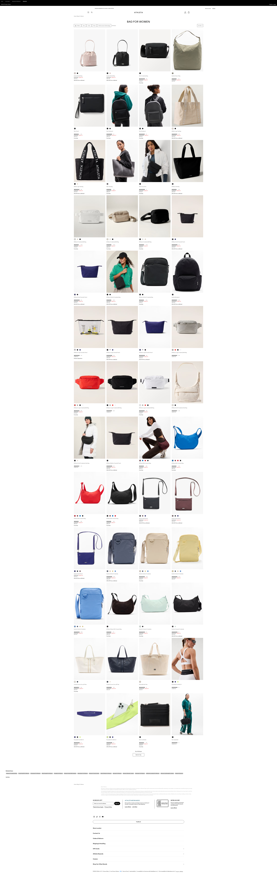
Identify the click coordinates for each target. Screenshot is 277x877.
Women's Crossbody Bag (11, 773)
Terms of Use (125, 871)
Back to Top (138, 754)
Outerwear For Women (35, 773)
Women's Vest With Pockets (70, 773)
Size (84, 25)
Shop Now (271, 4)
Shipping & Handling (99, 843)
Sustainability (132, 871)
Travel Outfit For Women (24, 773)
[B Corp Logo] (162, 803)
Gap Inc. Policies (179, 871)
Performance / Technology (104, 25)
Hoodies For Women (58, 773)
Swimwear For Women (140, 773)
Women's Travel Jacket (94, 773)
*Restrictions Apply (98, 807)
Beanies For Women (117, 773)
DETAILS (213, 8)
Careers (95, 859)
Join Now (134, 807)
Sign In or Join (208, 8)
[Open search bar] (92, 12)
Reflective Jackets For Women (152, 773)
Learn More (128, 807)
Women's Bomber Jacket (128, 773)
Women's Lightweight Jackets (167, 773)
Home (75, 16)
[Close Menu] (14, 3)
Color (89, 25)
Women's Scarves (179, 773)
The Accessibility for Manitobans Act (166, 871)
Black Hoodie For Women (47, 773)
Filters (78, 25)
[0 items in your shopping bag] (188, 12)
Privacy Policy (108, 807)
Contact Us (96, 833)
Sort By (199, 25)
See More (8, 777)
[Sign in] (185, 12)
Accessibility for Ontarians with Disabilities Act (147, 871)
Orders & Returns (98, 838)
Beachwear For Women (83, 773)
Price (94, 25)
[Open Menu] (88, 12)
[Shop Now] (138, 4)
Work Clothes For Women (106, 773)
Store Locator (97, 828)
